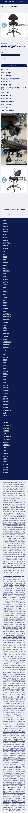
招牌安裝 (13, 498)
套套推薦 (6, 717)
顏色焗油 (12, 782)
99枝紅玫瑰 (15, 733)
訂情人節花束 (12, 721)
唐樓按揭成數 (12, 611)
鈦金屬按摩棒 (15, 649)
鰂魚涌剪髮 (12, 751)
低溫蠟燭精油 (11, 697)
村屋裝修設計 (16, 543)
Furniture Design (20, 574)
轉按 (22, 604)
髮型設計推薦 (16, 760)
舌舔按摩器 (6, 654)
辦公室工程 (19, 488)
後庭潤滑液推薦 (7, 708)
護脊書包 (5, 330)
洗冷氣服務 (18, 509)
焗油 (7, 773)
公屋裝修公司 (17, 536)
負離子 (20, 767)
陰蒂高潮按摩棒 (13, 658)
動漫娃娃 (10, 636)
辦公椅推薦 (5, 231)
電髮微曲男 (15, 791)
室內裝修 (10, 482)
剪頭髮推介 (8, 775)
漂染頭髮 (21, 766)
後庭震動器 (7, 712)
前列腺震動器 (13, 714)
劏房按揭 (12, 615)
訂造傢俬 (16, 491)
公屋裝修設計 (10, 536)
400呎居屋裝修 (11, 534)
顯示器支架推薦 (7, 410)
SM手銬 (5, 692)
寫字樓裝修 (10, 550)
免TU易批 (21, 599)
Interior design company (15, 568)
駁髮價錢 (12, 798)
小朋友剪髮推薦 (12, 778)
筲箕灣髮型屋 (6, 755)
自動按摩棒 (16, 645)
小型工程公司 (16, 511)
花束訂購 (22, 719)
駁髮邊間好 (17, 798)
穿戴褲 (16, 669)
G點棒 (13, 642)
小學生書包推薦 (7, 341)
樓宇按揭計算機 (16, 620)
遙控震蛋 (9, 660)
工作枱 (20, 565)
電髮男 (19, 789)
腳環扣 (17, 692)
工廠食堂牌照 (10, 563)
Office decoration (17, 579)
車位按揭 (19, 611)
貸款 (7, 586)
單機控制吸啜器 (13, 653)
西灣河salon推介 (14, 749)
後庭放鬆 (20, 708)
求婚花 (6, 724)
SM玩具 (22, 688)
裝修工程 (9, 488)
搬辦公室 (17, 520)
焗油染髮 (8, 782)
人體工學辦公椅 (7, 436)
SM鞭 (10, 696)
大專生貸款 (14, 602)
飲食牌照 (17, 554)
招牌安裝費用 (19, 498)
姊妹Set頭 (6, 796)
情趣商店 (20, 636)
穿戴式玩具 (17, 665)
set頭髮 (14, 794)
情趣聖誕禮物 (6, 687)
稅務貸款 (7, 595)
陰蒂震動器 (20, 658)
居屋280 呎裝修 (9, 532)
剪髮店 (20, 744)
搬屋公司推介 (6, 520)
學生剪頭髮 (20, 780)
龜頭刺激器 (19, 680)
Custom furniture (8, 575)
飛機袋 (18, 676)
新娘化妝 (11, 796)
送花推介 (18, 731)
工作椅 (4, 254)
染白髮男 (6, 787)
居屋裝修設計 (20, 527)
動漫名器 (9, 672)
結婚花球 (14, 726)
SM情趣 (14, 703)
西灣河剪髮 (12, 748)
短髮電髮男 (20, 791)
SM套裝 (5, 690)
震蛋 (16, 656)
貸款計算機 (8, 604)
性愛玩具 (8, 638)
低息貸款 (11, 586)
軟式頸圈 (21, 694)
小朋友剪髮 (19, 778)
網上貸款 (5, 593)
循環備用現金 (17, 601)
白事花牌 (6, 728)
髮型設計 (5, 760)
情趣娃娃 (5, 633)
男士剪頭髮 (11, 762)
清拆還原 (20, 493)
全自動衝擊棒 (6, 647)
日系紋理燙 (8, 801)
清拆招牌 (8, 498)
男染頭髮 (5, 785)
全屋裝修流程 (16, 484)
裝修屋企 (9, 527)
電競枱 (4, 365)
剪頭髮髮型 (10, 760)
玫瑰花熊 (7, 731)
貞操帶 (10, 701)
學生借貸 (20, 602)
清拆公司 (9, 497)
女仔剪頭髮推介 (6, 764)
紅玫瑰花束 (10, 735)
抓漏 (21, 502)
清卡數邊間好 (19, 626)
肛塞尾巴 (12, 706)
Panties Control (21, 660)
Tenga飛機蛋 (13, 676)
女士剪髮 (23, 762)
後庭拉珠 (21, 705)
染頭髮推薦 (13, 766)
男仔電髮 (5, 791)
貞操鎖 (6, 701)
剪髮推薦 (13, 775)
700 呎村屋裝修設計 (9, 545)
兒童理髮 (6, 778)
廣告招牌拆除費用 (11, 500)
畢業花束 (12, 723)
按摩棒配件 (12, 651)
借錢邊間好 (17, 583)
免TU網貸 (5, 601)
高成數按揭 (12, 619)
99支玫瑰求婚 (8, 733)
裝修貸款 (12, 590)
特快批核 (11, 584)
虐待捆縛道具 (18, 690)
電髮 (8, 789)
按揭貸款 (7, 606)
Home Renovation (8, 572)
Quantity (3, 58)
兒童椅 (4, 300)
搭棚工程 (21, 507)
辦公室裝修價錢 (12, 547)
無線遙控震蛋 (21, 656)
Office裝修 (19, 547)
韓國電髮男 (13, 805)
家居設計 (19, 486)
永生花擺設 (19, 730)
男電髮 (23, 789)
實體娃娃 (22, 631)
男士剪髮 (22, 760)
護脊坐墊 (5, 265)
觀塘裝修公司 (17, 549)
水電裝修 (17, 502)
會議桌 (16, 565)
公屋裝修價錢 (6, 541)
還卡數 (13, 626)
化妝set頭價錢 (15, 792)
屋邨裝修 (8, 540)
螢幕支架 (5, 396)
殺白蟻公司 (12, 516)
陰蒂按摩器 (6, 658)
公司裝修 (11, 549)
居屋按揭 (14, 608)
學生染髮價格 (14, 783)
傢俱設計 (21, 491)
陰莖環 (17, 683)
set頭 (10, 794)
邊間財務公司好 (9, 583)
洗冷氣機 (13, 509)
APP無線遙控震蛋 (7, 662)
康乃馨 (22, 735)
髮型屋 (15, 746)
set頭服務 (18, 794)
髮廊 (18, 746)
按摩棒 (12, 638)
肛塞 (8, 706)
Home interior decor (19, 572)
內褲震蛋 (14, 660)
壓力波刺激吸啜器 (13, 654)
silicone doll (16, 633)
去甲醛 (13, 515)
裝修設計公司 (7, 523)
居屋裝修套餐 (12, 529)
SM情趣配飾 (9, 703)
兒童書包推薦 (6, 344)
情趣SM (19, 703)
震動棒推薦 (13, 640)
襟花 (19, 726)
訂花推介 (8, 719)
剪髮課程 (12, 771)
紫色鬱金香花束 (9, 740)
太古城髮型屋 (9, 753)
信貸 (16, 586)
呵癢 (16, 696)
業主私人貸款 (19, 595)
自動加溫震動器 (10, 665)
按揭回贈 (23, 620)
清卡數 (16, 624)
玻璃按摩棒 (22, 649)
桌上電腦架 (5, 279)
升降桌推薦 (5, 453)
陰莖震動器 (13, 680)
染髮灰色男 (16, 787)
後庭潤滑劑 (14, 708)
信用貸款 (20, 586)
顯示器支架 (5, 407)
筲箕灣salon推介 (21, 757)
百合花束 (10, 739)
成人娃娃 (7, 631)
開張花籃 (23, 724)
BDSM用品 (17, 688)
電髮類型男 (14, 807)
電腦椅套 (5, 256)
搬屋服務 (12, 518)
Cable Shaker (12, 663)
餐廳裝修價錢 (6, 554)
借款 (15, 581)
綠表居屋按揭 (15, 617)
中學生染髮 (8, 783)
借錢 (8, 581)
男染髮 (23, 783)
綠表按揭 (8, 617)
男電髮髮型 (19, 807)
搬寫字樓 (12, 520)
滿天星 (21, 737)
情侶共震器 (10, 685)
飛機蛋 (7, 676)
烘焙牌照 (21, 559)
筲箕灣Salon (19, 755)
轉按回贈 (6, 622)
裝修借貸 (23, 590)
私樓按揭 (7, 615)
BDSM (12, 688)
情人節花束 (5, 721)
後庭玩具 (7, 705)
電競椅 (4, 354)
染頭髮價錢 (10, 767)
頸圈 (17, 694)
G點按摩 (9, 642)
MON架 (4, 412)
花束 (18, 719)
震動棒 (16, 638)
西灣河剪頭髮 (6, 748)
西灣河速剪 (22, 758)
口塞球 (13, 694)
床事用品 (20, 714)
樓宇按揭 (12, 606)
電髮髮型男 (8, 807)
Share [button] (4, 196)
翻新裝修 (23, 541)
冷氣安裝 (13, 507)
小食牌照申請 (8, 559)
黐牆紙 (21, 516)
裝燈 (7, 504)
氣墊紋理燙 (9, 803)
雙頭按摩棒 (18, 642)
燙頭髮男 (8, 800)
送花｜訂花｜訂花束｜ (17, 717)
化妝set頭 (6, 794)
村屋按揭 (15, 610)
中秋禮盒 (9, 730)
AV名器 (19, 671)
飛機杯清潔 (10, 678)
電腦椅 (4, 220)
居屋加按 (10, 610)
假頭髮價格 (7, 771)
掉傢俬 (16, 495)
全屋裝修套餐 (9, 484)
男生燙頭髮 (13, 800)
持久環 (21, 683)
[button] (2, 6)
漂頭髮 (17, 766)
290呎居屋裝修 (17, 532)
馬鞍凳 (4, 276)
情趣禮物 (22, 685)
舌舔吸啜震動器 (21, 653)
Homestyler (11, 570)
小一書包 (5, 350)
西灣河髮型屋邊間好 (20, 748)
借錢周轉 (19, 622)
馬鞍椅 (4, 273)
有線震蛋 (6, 663)
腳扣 (13, 692)
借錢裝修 (18, 590)
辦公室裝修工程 (18, 545)
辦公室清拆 (14, 497)
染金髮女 (18, 810)
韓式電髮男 (7, 805)
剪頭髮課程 (17, 771)
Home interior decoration (9, 574)
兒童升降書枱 (6, 319)
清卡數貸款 (7, 626)
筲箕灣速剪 (16, 758)
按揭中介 (6, 584)
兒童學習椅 (5, 308)
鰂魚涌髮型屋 (6, 751)
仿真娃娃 (17, 631)
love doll (10, 633)
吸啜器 (17, 651)
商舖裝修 (11, 489)
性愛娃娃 (13, 629)
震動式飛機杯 (10, 674)
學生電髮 (15, 789)
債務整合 (17, 584)
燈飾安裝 (21, 504)
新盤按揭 (19, 613)
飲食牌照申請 (8, 556)
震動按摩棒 (7, 640)
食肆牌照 (12, 558)
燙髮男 (4, 800)
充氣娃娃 (8, 635)
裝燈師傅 (11, 504)
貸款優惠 (14, 604)
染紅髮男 (18, 785)
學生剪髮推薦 (9, 780)
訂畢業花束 (18, 723)
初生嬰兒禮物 (18, 728)
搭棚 (17, 507)
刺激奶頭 (18, 699)
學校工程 (22, 489)
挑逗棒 (20, 696)
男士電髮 (13, 764)
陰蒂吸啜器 (22, 651)
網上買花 (9, 744)
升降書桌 (5, 458)
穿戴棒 (21, 667)
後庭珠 (16, 705)
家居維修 (7, 486)
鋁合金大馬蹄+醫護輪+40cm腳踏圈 (10, 55)
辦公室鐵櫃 (10, 566)
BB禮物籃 (11, 728)
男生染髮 (14, 785)
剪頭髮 (16, 744)
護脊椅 (4, 259)
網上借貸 (10, 593)
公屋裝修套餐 (21, 540)
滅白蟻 (7, 516)
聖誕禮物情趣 (13, 687)
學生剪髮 (15, 780)
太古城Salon (16, 753)
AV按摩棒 (15, 644)
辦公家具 (12, 565)
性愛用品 (8, 629)
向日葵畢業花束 (9, 742)
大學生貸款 (7, 602)
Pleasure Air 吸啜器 (9, 656)
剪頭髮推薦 (18, 775)
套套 (11, 717)
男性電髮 (14, 803)
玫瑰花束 (21, 733)
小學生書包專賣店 (7, 347)
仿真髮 (21, 769)
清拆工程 (15, 493)
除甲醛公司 (18, 515)
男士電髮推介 (18, 764)
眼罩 (20, 692)
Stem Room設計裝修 (8, 491)
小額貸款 (17, 592)
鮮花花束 (16, 742)
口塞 (6, 694)
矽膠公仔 (18, 629)
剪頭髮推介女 (17, 762)
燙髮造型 (9, 792)
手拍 (14, 696)
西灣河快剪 (11, 758)
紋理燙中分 (20, 801)
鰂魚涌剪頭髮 (21, 749)
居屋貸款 (11, 592)
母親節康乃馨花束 (7, 737)
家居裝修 (15, 482)
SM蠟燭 (17, 697)
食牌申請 (14, 556)
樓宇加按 (21, 606)
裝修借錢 (6, 592)
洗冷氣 (8, 509)
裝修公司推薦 (15, 523)
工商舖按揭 (22, 617)
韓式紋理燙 (19, 800)
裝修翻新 (18, 541)
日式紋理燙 (14, 801)
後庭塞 (16, 706)
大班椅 (4, 382)
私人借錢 (8, 588)
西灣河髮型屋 (6, 749)
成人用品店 (8, 627)
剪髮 (13, 744)
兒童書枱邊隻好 (7, 316)
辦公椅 (4, 234)
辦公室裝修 (17, 489)
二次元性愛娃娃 (19, 635)
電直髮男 (10, 791)
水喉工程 (19, 500)
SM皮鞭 (7, 696)
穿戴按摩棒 (11, 669)
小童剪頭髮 (7, 776)
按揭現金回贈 (12, 622)
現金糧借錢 (10, 624)
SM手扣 (10, 692)
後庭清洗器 (18, 710)
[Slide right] (16, 40)
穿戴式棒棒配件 (8, 667)
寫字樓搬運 (22, 520)
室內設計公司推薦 (19, 525)
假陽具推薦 (7, 688)
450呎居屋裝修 (19, 534)
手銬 (23, 690)
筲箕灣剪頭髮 (13, 755)
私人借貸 (13, 588)
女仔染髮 (16, 809)
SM (8, 690)
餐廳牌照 (7, 558)
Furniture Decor (17, 575)
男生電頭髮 (19, 803)
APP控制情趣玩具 (11, 683)
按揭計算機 (18, 619)
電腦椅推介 (5, 229)
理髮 (7, 746)
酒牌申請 (14, 561)
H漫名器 (14, 672)
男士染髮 (9, 785)
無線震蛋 (15, 662)
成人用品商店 (15, 627)
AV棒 (19, 644)
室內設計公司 (6, 522)
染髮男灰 (21, 787)
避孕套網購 (9, 715)
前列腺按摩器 (19, 712)
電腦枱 (4, 376)
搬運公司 (17, 518)
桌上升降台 (5, 282)
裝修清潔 (18, 513)
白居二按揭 (18, 615)
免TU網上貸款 (14, 599)
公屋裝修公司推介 (16, 538)
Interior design (17, 566)
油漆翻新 (14, 506)
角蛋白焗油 (10, 773)
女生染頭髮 (10, 809)
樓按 (17, 606)
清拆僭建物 (9, 493)
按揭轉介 (23, 583)
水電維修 (12, 502)
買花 (5, 744)
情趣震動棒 (19, 640)
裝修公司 (14, 488)
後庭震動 (13, 712)
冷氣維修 (8, 507)
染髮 (5, 766)
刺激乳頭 (13, 699)
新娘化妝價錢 (17, 796)
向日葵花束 (16, 740)
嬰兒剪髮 (23, 798)
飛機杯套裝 (9, 671)
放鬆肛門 (8, 710)
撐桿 (23, 696)
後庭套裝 (12, 705)
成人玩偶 (13, 635)
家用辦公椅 (5, 248)
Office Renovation (7, 579)
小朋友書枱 (5, 322)
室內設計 (5, 482)
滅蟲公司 (6, 513)
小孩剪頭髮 (13, 776)
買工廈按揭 (7, 613)
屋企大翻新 (12, 541)
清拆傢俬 (8, 495)
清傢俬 (12, 495)
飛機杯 (20, 669)
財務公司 (19, 581)
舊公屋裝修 (8, 538)
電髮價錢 (11, 789)
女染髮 (6, 809)
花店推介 (13, 731)
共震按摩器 (17, 685)
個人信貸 (7, 590)
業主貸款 (12, 595)
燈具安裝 (16, 504)
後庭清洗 (13, 710)
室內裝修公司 (13, 522)
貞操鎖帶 (21, 701)
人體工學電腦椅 (7, 428)
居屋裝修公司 (10, 531)
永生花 (14, 730)
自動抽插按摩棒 (8, 645)
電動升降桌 (5, 456)
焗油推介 (16, 773)
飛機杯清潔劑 (17, 678)
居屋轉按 (20, 608)
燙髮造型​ (14, 769)
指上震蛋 (18, 663)
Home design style (19, 570)
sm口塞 (9, 694)
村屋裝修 (10, 543)
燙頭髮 (10, 769)
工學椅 (4, 433)
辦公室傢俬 (5, 470)
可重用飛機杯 (17, 674)
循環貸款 (11, 601)
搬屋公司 (22, 518)
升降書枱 (5, 461)
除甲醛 (8, 515)
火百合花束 (16, 739)
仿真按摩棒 (13, 647)
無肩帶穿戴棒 (16, 667)
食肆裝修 (12, 554)
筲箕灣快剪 (5, 758)
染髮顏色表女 (12, 810)
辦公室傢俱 (6, 565)
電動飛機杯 (19, 672)
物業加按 (9, 608)
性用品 (20, 627)
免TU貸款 (14, 597)
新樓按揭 (13, 613)
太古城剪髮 (22, 753)
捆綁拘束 (12, 690)
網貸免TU (8, 599)
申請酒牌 (19, 561)
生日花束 (19, 721)
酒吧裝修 (10, 552)
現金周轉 (5, 624)
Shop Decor (22, 577)
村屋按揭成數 (22, 610)
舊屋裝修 (5, 543)
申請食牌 (19, 556)
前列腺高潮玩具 (16, 681)
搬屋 (8, 518)
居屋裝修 (14, 527)
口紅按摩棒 (5, 651)
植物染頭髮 (16, 767)
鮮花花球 (22, 742)
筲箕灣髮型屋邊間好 (11, 757)
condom (14, 715)
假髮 (18, 769)
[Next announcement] (25, 1)
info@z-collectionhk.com (14, 214)
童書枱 (5, 325)
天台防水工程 (8, 511)
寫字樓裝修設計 (17, 550)
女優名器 (15, 671)
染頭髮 (8, 766)
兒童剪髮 (18, 776)
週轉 (23, 622)
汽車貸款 (19, 588)
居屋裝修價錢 (19, 529)
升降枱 (4, 447)
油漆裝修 (9, 506)
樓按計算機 (8, 620)
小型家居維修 (13, 486)
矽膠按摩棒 (19, 647)
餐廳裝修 (15, 552)
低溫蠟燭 (5, 697)
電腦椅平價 (5, 245)
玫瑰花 (4, 735)
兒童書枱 (5, 291)
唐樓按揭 (6, 611)
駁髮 (9, 798)
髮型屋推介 (22, 746)
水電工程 (7, 502)
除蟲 (24, 511)
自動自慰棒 (22, 645)
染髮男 (19, 783)
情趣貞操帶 (15, 701)
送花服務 (13, 719)
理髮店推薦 (11, 746)
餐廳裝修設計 (21, 552)
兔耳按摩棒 (9, 644)
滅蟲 (21, 511)
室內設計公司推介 (10, 525)
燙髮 (8, 769)
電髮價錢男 (19, 805)
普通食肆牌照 (18, 558)
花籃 (10, 726)
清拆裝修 (21, 495)
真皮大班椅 (5, 387)
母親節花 (18, 724)
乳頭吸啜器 (5, 653)
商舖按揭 (6, 619)
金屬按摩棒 (8, 649)
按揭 (19, 604)
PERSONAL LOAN (18, 593)
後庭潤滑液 (21, 706)
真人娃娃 (12, 631)
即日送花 (7, 723)
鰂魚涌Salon (18, 751)
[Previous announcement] (2, 1)
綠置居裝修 (16, 531)
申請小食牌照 (15, 559)
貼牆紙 (17, 516)
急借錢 (11, 581)
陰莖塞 (21, 697)
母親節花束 (12, 724)
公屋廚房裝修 (14, 540)
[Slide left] (11, 40)
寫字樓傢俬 (5, 472)
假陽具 (19, 687)
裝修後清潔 (11, 513)
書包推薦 (5, 339)
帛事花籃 (23, 726)
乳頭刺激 (8, 699)
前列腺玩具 (9, 681)
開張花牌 (6, 726)
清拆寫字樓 (20, 497)
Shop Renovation (13, 577)
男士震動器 (7, 680)
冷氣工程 (19, 506)
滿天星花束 (15, 737)
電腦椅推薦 (5, 226)
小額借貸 (22, 592)
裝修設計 (20, 482)
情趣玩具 (15, 636)
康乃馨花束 (16, 735)
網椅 (4, 251)
